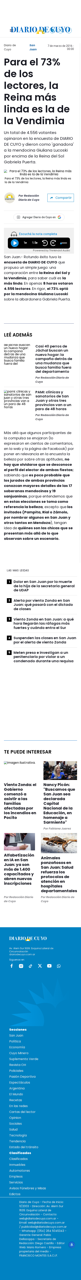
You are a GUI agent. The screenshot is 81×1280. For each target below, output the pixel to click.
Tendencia (17, 1141)
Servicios (16, 1182)
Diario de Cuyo (10, 47)
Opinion (15, 1117)
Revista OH (17, 1065)
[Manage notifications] (72, 1245)
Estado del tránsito (23, 1147)
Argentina (17, 1088)
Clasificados (18, 1159)
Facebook (11, 965)
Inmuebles (17, 1164)
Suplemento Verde (23, 1059)
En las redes (18, 1106)
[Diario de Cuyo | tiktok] (68, 30)
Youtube (49, 965)
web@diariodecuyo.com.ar (37, 1218)
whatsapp (58, 965)
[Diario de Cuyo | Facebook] (44, 30)
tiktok (30, 965)
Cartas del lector (22, 1112)
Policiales (16, 1070)
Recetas (15, 1100)
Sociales (15, 1123)
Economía (17, 1047)
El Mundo (16, 1094)
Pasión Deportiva (22, 1076)
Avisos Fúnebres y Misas (27, 1188)
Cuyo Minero (19, 1053)
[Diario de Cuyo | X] (60, 30)
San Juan (33, 47)
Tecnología (18, 1135)
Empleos (16, 1176)
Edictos (14, 1194)
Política (15, 1041)
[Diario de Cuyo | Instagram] (52, 30)
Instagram (21, 965)
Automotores (19, 1170)
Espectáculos (19, 1082)
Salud (13, 1129)
